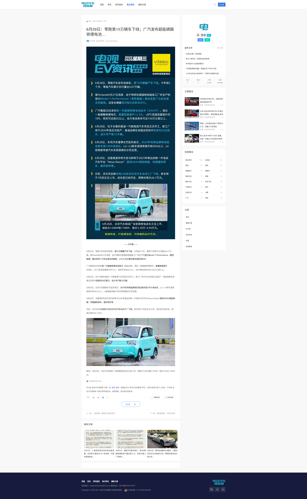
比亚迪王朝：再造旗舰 (193, 54)
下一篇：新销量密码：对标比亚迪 (162, 413)
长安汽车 (213, 181)
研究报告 (189, 246)
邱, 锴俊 (92, 41)
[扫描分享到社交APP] (93, 397)
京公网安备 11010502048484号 (139, 490)
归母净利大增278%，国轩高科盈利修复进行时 (211, 100)
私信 (207, 40)
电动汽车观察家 (106, 490)
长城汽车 (193, 192)
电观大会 (193, 176)
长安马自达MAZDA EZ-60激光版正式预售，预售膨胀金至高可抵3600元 (211, 112)
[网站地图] (223, 489)
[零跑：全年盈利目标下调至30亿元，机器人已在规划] (192, 126)
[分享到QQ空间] (107, 397)
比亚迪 (213, 160)
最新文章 (189, 223)
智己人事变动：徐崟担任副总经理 (197, 58)
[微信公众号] (211, 489)
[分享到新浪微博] (98, 397)
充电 (213, 198)
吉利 (213, 187)
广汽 (193, 198)
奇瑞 (213, 176)
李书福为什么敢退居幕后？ (195, 63)
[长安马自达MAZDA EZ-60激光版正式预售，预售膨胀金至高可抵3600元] (192, 113)
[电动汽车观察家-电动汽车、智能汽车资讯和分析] (90, 4)
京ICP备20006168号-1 (127, 485)
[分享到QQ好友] (103, 397)
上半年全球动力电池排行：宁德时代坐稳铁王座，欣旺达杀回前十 (204, 73)
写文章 (221, 4)
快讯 (201, 117)
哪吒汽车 (193, 181)
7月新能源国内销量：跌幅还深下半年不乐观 (201, 68)
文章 (94, 21)
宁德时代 (193, 187)
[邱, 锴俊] (203, 26)
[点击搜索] (214, 4)
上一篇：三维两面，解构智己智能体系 (100, 413)
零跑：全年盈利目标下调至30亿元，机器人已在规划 (211, 124)
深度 (201, 105)
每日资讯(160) (95, 381)
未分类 (188, 229)
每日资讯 (99, 21)
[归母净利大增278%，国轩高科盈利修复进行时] (192, 101)
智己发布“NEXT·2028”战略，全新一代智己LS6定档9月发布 (211, 137)
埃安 (213, 165)
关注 (200, 40)
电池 (193, 165)
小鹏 (213, 192)
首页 (90, 21)
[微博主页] (217, 489)
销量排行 (193, 171)
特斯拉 (213, 171)
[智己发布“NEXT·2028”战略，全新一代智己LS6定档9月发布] (192, 138)
